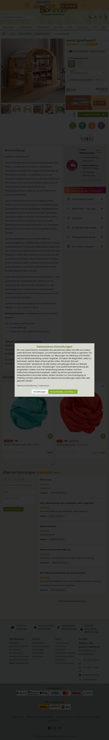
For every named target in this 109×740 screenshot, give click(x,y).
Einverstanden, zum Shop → (63, 391)
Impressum (44, 385)
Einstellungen (39, 391)
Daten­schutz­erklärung (27, 385)
